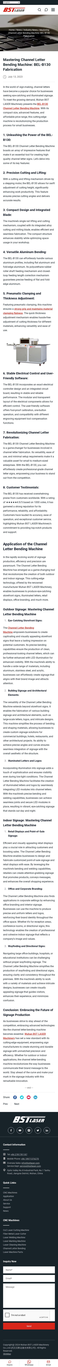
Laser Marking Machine (14, 1241)
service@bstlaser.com (30, 1166)
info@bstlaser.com (30, 1163)
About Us (7, 1200)
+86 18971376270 (30, 1159)
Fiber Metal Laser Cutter (14, 1234)
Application (8, 1196)
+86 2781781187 (19, 1154)
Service (6, 1203)
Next (16, 1104)
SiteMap (7, 1354)
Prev (5, 1104)
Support (7, 1207)
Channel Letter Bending (14, 1248)
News (19, 30)
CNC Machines (10, 1192)
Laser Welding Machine (14, 1237)
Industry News (31, 30)
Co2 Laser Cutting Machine (16, 1230)
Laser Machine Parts (13, 1252)
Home (12, 30)
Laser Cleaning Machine (14, 1245)
